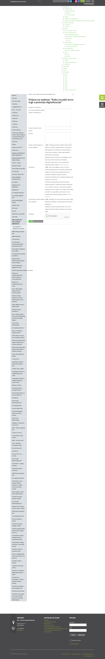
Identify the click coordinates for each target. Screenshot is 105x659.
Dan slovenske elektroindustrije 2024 (16, 502)
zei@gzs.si (20, 630)
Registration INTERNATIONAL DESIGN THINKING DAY (18, 154)
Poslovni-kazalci (16, 239)
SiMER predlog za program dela (18, 232)
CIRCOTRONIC (68, 42)
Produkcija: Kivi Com (89, 656)
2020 (66, 86)
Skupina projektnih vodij (71, 62)
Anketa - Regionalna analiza (73, 50)
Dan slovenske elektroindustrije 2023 (16, 459)
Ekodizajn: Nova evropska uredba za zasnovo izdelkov (18, 507)
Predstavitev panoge (68, 22)
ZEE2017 (14, 144)
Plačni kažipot (47, 623)
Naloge (66, 17)
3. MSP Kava (14, 112)
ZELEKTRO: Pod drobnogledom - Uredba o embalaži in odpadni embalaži (18, 580)
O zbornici (65, 7)
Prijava (73, 635)
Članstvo (68, 13)
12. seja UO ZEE (15, 359)
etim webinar (15, 182)
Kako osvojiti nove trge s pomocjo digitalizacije (17, 221)
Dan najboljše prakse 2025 (18, 516)
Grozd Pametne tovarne (71, 30)
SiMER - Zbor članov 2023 (17, 440)
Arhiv (66, 52)
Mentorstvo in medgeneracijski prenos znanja (17, 284)
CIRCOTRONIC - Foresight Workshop (18, 464)
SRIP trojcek (14, 208)
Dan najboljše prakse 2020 (18, 192)
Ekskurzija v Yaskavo (16, 385)
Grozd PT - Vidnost (16, 163)
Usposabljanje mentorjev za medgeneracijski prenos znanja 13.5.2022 (18, 380)
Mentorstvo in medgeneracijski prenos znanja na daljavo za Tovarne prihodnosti (17, 276)
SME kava (14, 95)
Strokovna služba (70, 15)
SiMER (66, 60)
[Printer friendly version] (73, 94)
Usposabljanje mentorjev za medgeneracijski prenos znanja (18, 373)
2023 (66, 80)
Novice (65, 70)
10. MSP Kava (15, 150)
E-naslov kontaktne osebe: (35, 128)
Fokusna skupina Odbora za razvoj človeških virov (18, 394)
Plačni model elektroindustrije (15, 419)
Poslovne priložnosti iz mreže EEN (52, 627)
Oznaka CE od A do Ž (17, 432)
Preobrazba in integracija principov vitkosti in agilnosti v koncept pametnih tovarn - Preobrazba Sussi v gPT (18, 135)
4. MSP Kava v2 (15, 115)
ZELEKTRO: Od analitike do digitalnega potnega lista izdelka (18, 572)
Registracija (81, 635)
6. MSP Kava (14, 121)
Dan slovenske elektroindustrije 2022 (16, 401)
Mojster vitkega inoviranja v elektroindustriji (18, 305)
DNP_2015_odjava (16, 101)
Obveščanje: (32, 167)
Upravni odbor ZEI (70, 11)
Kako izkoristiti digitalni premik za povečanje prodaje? (17, 413)
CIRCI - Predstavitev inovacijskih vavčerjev (17, 444)
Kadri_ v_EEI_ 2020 (16, 109)
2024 (66, 78)
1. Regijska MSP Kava (16, 107)
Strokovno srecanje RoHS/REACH (16, 310)
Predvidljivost (15, 398)
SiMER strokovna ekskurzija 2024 (18, 512)
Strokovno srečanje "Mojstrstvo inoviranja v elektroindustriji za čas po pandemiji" (17, 298)
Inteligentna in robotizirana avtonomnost (18, 424)
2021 (66, 84)
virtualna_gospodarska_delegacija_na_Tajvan (19, 270)
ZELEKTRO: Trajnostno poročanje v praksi (17, 550)
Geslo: (70, 628)
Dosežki (67, 26)
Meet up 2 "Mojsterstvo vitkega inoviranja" (17, 331)
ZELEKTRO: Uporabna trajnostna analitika (17, 497)
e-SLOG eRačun (48, 632)
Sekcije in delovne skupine (69, 58)
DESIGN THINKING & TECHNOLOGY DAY (16, 178)
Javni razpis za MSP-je (71, 46)
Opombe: (31, 133)
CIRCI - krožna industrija (70, 32)
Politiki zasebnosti (64, 164)
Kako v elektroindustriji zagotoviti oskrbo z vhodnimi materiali (17, 291)
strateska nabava (16, 205)
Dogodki (65, 68)
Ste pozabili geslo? (74, 644)
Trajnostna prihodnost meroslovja (17, 469)
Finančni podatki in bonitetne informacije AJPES (55, 628)
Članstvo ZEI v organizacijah (71, 18)
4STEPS (68, 56)
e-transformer (15, 451)
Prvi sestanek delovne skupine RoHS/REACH (18, 255)
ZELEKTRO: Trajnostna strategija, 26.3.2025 (17, 525)
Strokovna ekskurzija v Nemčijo (17, 520)
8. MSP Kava (14, 127)
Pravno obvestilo (65, 654)
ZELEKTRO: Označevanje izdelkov (17, 566)
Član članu (46, 620)
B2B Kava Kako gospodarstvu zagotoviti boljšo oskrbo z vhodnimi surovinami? (18, 342)
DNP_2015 (14, 98)
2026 (66, 74)
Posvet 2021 (14, 217)
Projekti (65, 28)
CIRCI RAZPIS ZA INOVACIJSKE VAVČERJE (76, 36)
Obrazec (30, 94)
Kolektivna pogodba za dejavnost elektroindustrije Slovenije (79, 20)
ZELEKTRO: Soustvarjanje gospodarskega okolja (17, 587)
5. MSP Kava (14, 118)
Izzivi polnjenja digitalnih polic (17, 196)
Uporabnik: (72, 622)
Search (68, 1)
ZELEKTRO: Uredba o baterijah (17, 562)
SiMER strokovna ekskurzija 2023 (18, 474)
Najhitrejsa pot (15, 190)
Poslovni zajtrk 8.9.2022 (17, 408)
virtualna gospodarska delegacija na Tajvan (17, 266)
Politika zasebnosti (75, 654)
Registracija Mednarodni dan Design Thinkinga (18, 159)
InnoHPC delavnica (16, 130)
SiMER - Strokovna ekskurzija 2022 (18, 429)
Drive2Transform (69, 48)
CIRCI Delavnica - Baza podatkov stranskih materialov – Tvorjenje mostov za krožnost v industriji (17, 485)
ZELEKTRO (67, 64)
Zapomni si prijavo (76, 640)
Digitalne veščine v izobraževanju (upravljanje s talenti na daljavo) (18, 260)
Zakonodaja (66, 66)
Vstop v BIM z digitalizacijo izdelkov (18, 355)
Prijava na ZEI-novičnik (70, 90)
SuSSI (67, 54)
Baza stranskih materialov (72, 34)
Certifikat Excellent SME (50, 622)
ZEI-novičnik (66, 72)
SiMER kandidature (16, 236)
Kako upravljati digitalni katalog (17, 201)
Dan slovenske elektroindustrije (15, 324)
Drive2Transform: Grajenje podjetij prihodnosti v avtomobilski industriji (17, 537)
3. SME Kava (14, 104)
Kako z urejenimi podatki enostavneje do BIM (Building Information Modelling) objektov (18, 317)
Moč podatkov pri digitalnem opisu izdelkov (18, 250)
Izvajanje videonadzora (87, 654)
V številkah (67, 24)
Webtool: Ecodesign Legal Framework (75, 44)
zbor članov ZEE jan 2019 (17, 174)
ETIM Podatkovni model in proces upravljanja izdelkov (18, 336)
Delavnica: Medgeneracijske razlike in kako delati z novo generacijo (18, 556)
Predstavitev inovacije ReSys (18, 214)
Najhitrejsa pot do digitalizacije (16, 186)
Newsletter (69, 38)
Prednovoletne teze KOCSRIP (18, 168)
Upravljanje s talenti (16, 165)
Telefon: (30, 131)
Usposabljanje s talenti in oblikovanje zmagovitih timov (17, 364)
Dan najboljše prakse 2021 (18, 328)
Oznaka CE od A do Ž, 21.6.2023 (17, 455)
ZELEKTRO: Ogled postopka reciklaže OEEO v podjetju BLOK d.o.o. (18, 530)
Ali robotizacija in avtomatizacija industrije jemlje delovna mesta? (17, 244)
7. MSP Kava (14, 124)
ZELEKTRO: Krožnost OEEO (18, 591)
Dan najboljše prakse (16, 405)
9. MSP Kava (14, 141)
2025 (66, 76)
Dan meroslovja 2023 (16, 448)
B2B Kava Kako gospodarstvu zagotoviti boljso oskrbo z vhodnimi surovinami (18, 349)
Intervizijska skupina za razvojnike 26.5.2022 (17, 389)
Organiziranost (68, 9)
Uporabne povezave (49, 625)
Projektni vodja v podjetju (18, 368)
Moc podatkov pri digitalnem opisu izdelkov (18, 227)
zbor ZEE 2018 (15, 171)
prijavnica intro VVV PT (17, 147)
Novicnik (14, 211)
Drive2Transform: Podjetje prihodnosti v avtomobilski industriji (18, 544)
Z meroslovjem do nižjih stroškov (17, 436)
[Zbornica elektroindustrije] (18, 1)
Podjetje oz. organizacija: (35, 107)
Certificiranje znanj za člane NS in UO (53, 630)
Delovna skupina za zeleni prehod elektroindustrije (18, 493)
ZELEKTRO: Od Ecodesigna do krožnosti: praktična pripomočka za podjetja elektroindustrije (18, 597)
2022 (69, 40)
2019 (66, 88)
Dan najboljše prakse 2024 (18, 478)
